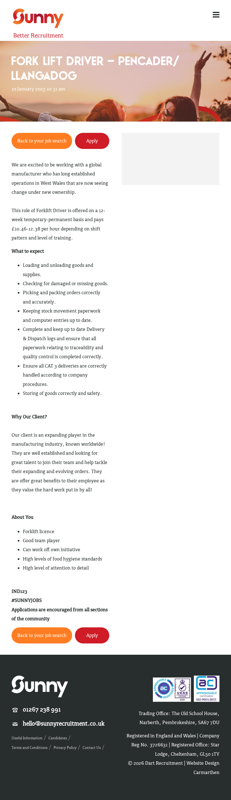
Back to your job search (41, 141)
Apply (92, 141)
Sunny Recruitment (37, 19)
